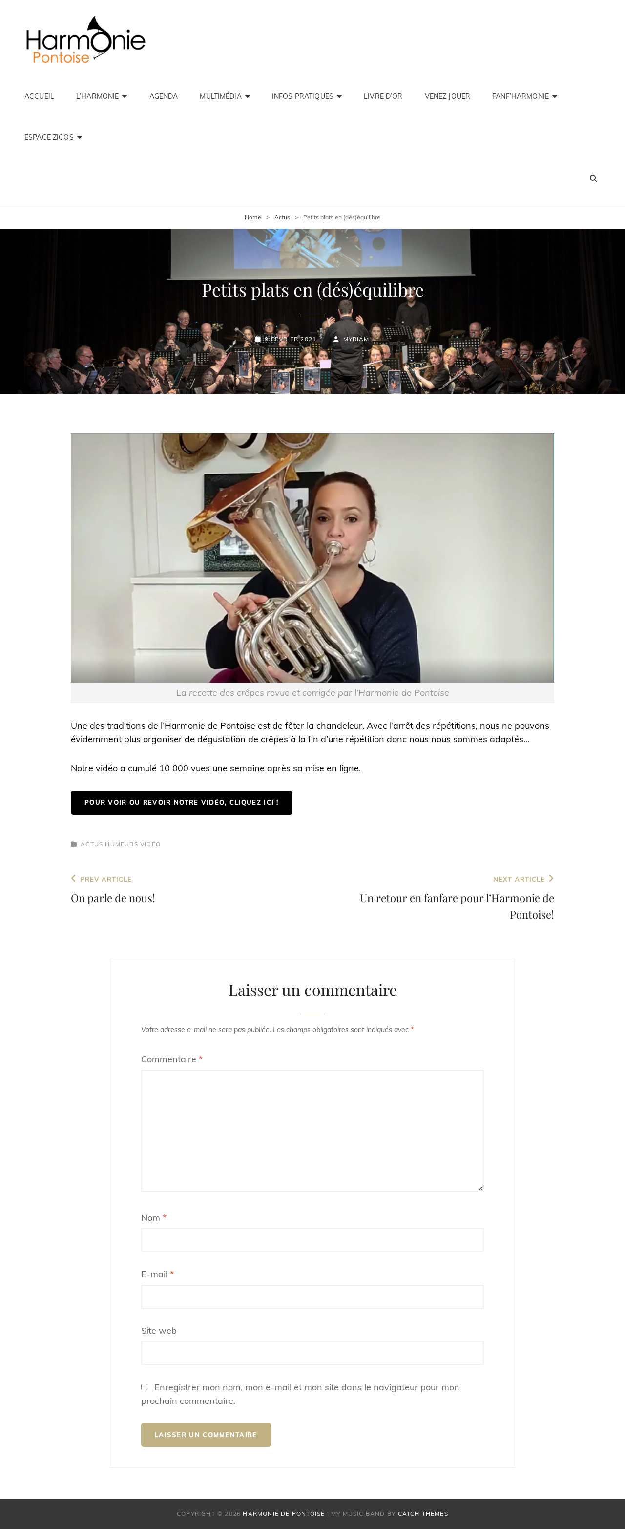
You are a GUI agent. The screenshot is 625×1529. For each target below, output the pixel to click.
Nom (154, 1217)
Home (253, 217)
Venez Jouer (448, 96)
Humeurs (121, 844)
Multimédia (220, 96)
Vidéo (150, 844)
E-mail (157, 1274)
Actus (282, 217)
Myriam (356, 339)
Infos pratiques (302, 96)
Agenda (163, 96)
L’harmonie (97, 96)
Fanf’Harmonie (520, 96)
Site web (159, 1330)
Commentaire (172, 1059)
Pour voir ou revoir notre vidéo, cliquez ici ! (181, 802)
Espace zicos (49, 137)
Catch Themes (423, 1513)
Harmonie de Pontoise (284, 1513)
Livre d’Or (383, 96)
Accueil (39, 96)
